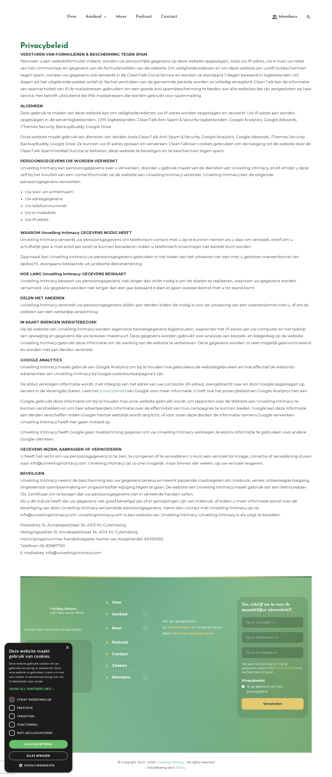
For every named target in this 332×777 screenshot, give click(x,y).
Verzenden (272, 704)
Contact (169, 17)
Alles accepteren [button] (38, 744)
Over (72, 17)
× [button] (67, 647)
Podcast (144, 17)
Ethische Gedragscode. (193, 633)
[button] (38, 689)
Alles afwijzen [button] (38, 756)
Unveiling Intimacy (32, 12)
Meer (121, 17)
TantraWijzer (179, 627)
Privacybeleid (284, 668)
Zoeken (119, 665)
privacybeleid (113, 391)
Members (288, 17)
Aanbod (93, 17)
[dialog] (38, 707)
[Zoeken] (308, 17)
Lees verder (35, 681)
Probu (180, 767)
